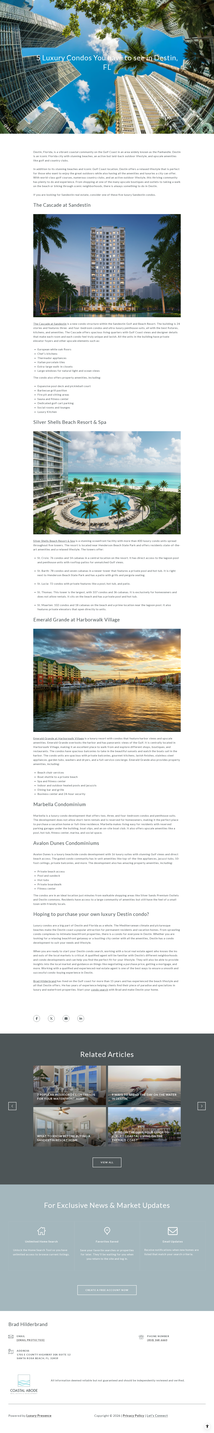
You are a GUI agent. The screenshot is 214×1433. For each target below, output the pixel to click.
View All (107, 1162)
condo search (99, 989)
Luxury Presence (38, 1415)
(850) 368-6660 (157, 1340)
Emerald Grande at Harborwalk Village (58, 738)
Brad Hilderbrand (44, 981)
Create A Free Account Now (107, 1290)
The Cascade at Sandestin (50, 323)
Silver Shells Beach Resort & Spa (54, 540)
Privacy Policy (133, 1415)
